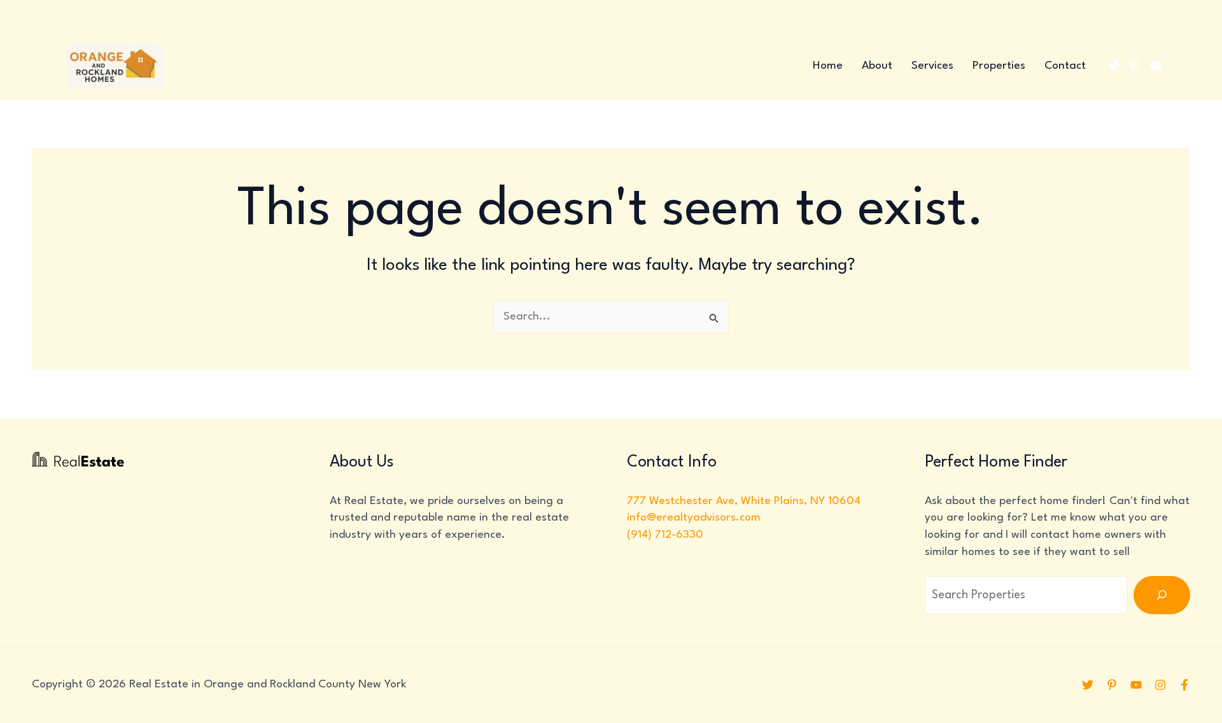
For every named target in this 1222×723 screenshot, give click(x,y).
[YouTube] (1156, 65)
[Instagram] (1160, 685)
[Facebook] (1184, 685)
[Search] (1162, 595)
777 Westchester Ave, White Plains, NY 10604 (743, 501)
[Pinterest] (1135, 65)
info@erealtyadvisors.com (694, 517)
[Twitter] (1114, 65)
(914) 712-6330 (665, 535)
